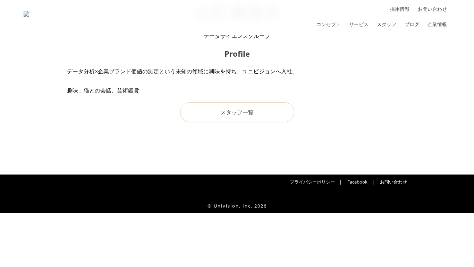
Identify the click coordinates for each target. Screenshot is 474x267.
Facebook (357, 182)
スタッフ (386, 24)
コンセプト (328, 24)
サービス (359, 24)
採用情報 (399, 9)
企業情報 (437, 24)
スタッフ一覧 (237, 112)
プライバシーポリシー (312, 182)
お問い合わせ (432, 9)
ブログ (412, 24)
